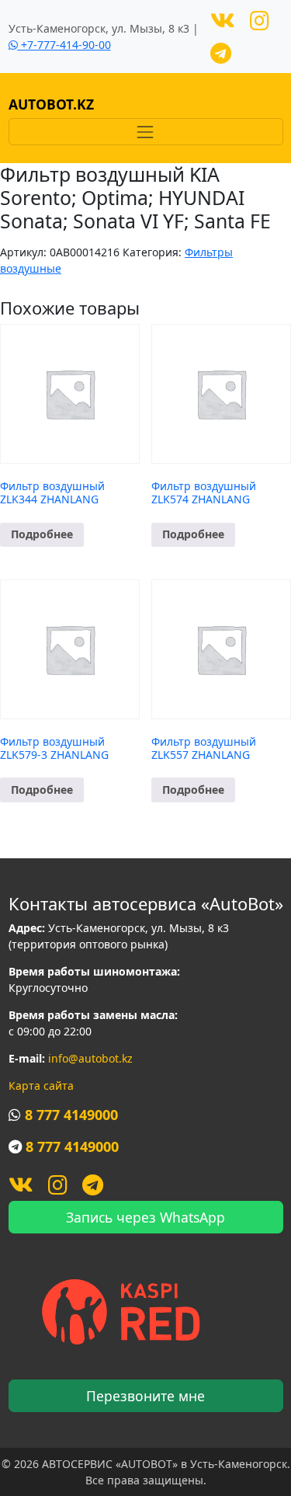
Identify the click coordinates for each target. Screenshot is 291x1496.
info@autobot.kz (90, 1058)
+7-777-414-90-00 (64, 44)
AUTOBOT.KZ (51, 104)
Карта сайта (41, 1085)
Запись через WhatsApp (145, 1217)
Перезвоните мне (145, 1395)
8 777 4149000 (71, 1114)
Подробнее (42, 534)
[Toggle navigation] (146, 131)
